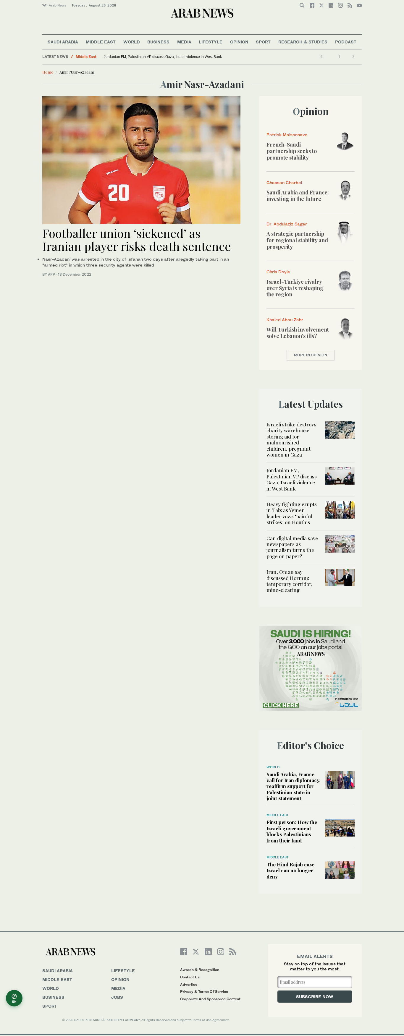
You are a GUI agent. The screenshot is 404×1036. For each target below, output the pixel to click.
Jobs (117, 997)
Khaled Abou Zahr (284, 319)
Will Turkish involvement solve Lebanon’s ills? (297, 333)
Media (184, 41)
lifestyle (123, 970)
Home (47, 71)
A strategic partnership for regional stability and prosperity (297, 240)
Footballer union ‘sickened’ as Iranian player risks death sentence (136, 239)
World (131, 41)
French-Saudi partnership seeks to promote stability (291, 151)
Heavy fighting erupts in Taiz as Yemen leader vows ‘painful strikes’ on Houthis (291, 513)
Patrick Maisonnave (287, 134)
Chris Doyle (278, 271)
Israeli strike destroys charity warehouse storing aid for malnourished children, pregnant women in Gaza (291, 439)
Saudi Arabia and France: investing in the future (297, 195)
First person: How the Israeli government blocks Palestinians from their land (291, 831)
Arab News (57, 5)
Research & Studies (302, 41)
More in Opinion (310, 355)
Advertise (188, 984)
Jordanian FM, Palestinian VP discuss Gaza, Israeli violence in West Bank (163, 57)
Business (158, 41)
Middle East (101, 41)
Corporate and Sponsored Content (210, 999)
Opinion (239, 41)
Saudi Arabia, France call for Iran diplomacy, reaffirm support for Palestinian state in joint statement (293, 786)
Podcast (345, 41)
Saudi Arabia (63, 41)
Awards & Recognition (199, 969)
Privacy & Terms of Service (204, 991)
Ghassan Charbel (284, 182)
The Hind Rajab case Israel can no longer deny (290, 870)
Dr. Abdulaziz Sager (286, 223)
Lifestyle (210, 41)
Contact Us (190, 977)
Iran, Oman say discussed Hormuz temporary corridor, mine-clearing (289, 581)
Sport (263, 41)
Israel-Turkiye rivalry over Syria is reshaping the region (295, 288)
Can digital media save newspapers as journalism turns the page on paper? (292, 547)
